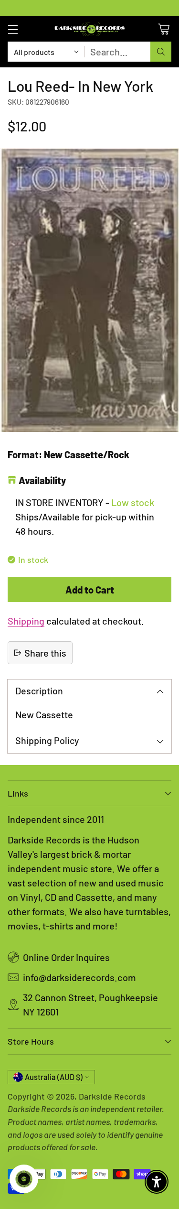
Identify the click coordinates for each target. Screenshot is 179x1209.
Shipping (26, 620)
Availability (42, 480)
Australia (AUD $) (54, 1076)
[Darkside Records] (90, 29)
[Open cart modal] (163, 29)
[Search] (160, 52)
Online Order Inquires (66, 957)
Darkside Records (112, 1096)
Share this (45, 652)
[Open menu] (12, 29)
